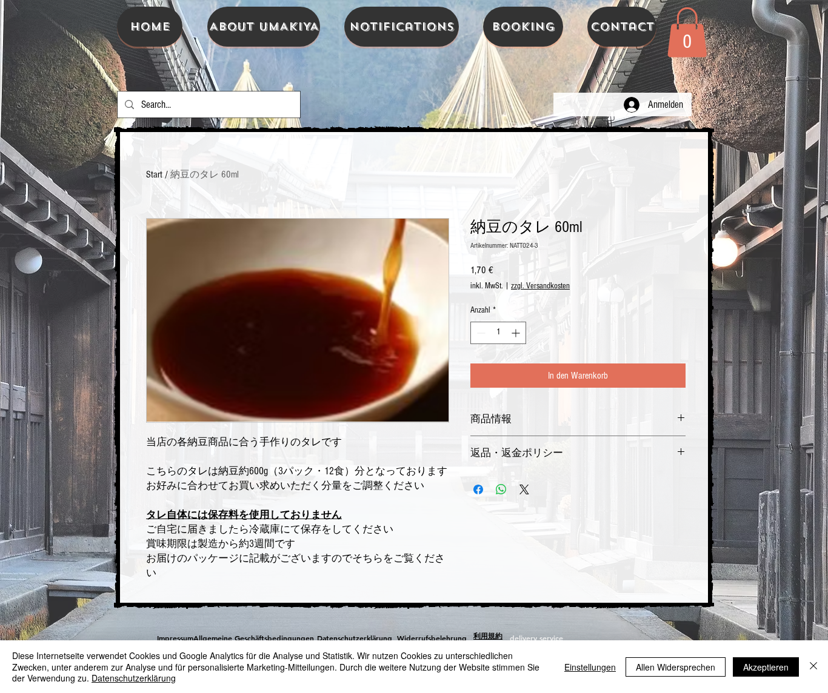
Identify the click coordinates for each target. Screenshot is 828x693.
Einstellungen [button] (590, 667)
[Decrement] (479, 332)
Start (154, 174)
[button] (687, 32)
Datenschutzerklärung (134, 678)
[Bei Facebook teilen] (478, 489)
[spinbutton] (498, 332)
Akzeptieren (766, 667)
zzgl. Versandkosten (540, 286)
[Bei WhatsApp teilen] (501, 489)
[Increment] (516, 332)
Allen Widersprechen (675, 667)
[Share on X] (524, 489)
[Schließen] (813, 666)
